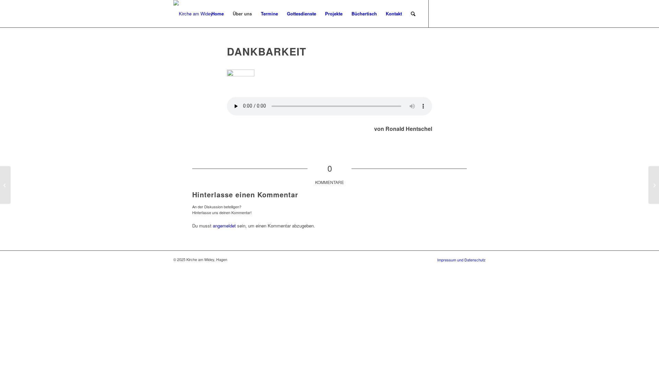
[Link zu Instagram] (449, 13)
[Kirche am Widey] (193, 13)
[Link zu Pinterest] (460, 13)
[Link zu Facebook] (439, 13)
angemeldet (224, 225)
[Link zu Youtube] (480, 13)
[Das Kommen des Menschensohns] (5, 185)
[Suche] (413, 13)
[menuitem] (217, 13)
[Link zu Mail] (470, 13)
